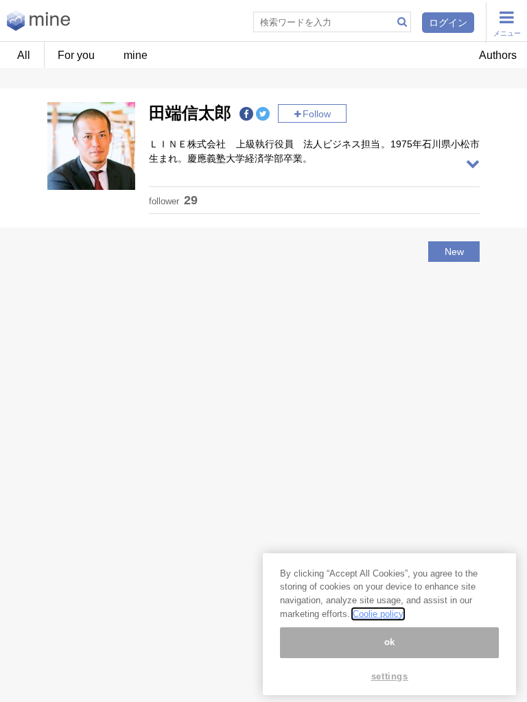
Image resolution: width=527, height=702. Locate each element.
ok (389, 642)
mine (136, 55)
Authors (498, 55)
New (454, 251)
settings (389, 676)
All (23, 55)
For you (76, 55)
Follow (317, 113)
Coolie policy (378, 614)
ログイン (448, 22)
